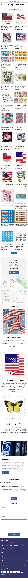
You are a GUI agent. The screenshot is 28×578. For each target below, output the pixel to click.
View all (14, 252)
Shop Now (5, 472)
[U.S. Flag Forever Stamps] (14, 322)
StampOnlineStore (14, 4)
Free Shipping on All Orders (14, 1)
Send (14, 534)
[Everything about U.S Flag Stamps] (14, 364)
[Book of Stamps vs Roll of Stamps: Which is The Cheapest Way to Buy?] (14, 407)
